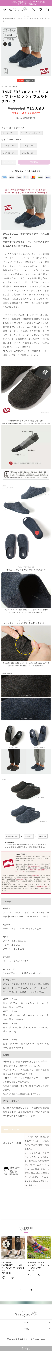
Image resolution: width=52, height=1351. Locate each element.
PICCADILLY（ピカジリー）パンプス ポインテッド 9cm (13, 1267)
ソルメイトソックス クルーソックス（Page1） (39, 1266)
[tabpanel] (13, 1261)
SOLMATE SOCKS (35, 1262)
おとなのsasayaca (18, 9)
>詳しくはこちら (30, 4)
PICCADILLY (7, 1262)
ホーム (26, 16)
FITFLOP (6, 86)
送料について (29, 118)
